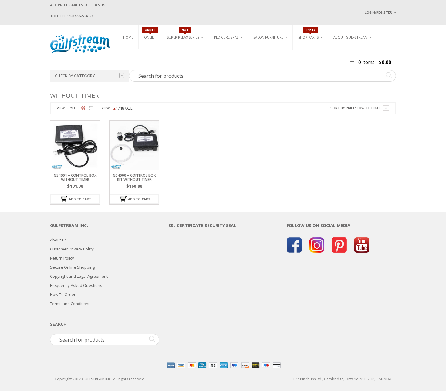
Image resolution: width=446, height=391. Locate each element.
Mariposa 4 (285, 60)
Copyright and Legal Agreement (79, 276)
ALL (129, 108)
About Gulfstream (350, 37)
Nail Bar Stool (388, 85)
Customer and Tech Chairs (394, 52)
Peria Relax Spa (180, 85)
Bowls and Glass (314, 50)
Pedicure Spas (226, 37)
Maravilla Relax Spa (185, 64)
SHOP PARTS (308, 37)
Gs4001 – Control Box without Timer (75, 177)
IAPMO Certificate (409, 88)
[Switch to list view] (91, 108)
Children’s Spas (290, 50)
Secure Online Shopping (72, 267)
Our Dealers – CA (408, 70)
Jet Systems (309, 64)
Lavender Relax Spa (184, 57)
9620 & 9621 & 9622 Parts (320, 85)
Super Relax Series (183, 37)
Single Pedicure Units (235, 50)
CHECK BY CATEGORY (75, 75)
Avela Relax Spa (181, 50)
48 (122, 108)
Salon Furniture (268, 37)
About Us (58, 240)
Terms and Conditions (70, 303)
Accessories (309, 57)
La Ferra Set (386, 64)
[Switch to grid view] (83, 108)
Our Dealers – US (408, 61)
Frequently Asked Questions (76, 285)
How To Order (63, 294)
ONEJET (150, 37)
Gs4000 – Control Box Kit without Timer (134, 177)
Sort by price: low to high (355, 108)
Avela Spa (222, 60)
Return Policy (62, 258)
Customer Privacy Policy (72, 249)
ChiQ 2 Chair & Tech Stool (398, 78)
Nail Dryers (324, 88)
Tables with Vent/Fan (333, 60)
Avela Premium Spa (231, 67)
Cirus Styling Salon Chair (277, 64)
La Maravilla (225, 88)
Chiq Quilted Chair (392, 71)
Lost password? (377, 88)
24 (115, 108)
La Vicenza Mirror (270, 85)
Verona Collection (332, 50)
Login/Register (378, 12)
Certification (353, 87)
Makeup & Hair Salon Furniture (274, 52)
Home (128, 37)
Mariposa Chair (288, 67)
